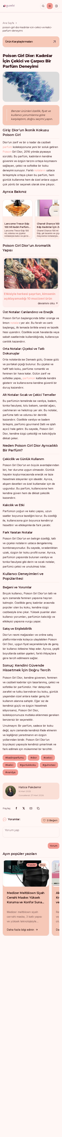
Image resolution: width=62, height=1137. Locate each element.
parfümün (28, 378)
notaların (39, 170)
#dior (33, 757)
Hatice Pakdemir (30, 787)
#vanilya (10, 772)
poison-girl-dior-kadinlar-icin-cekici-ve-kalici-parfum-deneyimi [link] (27, 29)
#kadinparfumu (14, 757)
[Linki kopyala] (38, 808)
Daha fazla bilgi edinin (20, 929)
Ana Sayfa (8, 23)
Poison (7, 151)
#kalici (9, 765)
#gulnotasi (48, 765)
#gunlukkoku (28, 765)
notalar (14, 322)
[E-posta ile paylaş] (31, 808)
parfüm (7, 147)
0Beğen (52, 820)
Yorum (53, 845)
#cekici (47, 757)
